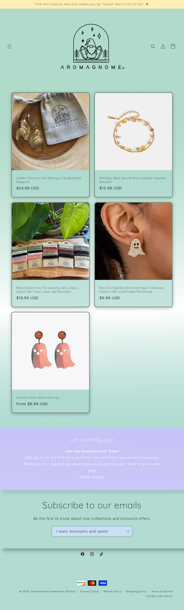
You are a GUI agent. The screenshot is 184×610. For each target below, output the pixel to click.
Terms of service (162, 591)
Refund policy (112, 591)
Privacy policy (89, 591)
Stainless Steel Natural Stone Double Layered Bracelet (132, 180)
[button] (9, 46)
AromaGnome (39, 591)
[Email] (127, 531)
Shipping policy (136, 591)
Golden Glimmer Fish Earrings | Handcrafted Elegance (48, 180)
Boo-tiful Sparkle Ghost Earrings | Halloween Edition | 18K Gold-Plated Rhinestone (131, 289)
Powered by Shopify (62, 591)
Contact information (160, 596)
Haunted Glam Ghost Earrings (38, 397)
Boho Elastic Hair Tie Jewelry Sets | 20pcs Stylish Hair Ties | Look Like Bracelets (47, 289)
